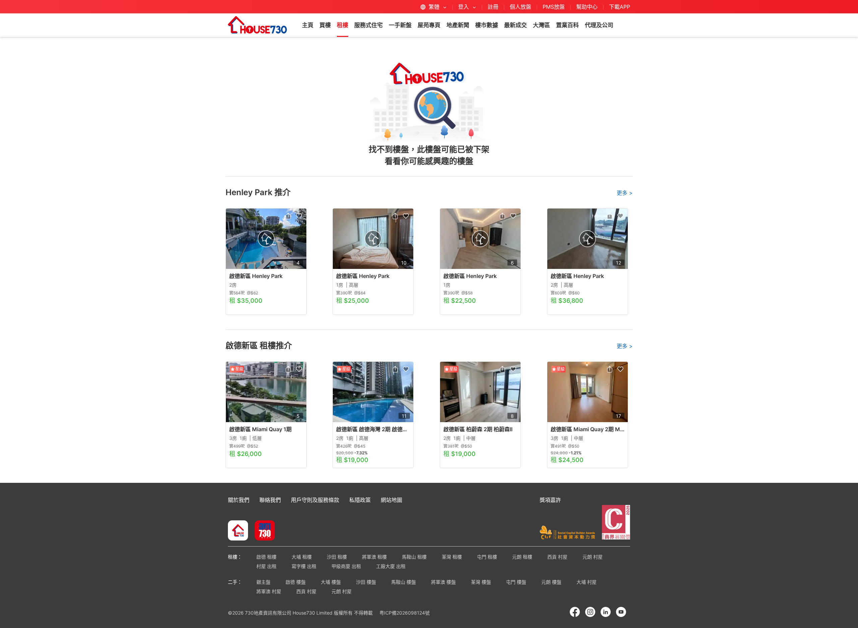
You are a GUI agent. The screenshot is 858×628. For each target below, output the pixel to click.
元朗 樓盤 (551, 582)
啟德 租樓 (266, 557)
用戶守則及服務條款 (315, 500)
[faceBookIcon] (575, 612)
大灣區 (541, 25)
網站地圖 (391, 500)
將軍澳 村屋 (268, 591)
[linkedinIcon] (606, 612)
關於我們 (238, 500)
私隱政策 (360, 500)
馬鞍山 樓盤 (403, 582)
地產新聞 (457, 25)
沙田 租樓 (337, 557)
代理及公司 (599, 25)
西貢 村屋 (557, 557)
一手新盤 (400, 25)
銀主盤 (263, 582)
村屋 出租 (266, 566)
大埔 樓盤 (331, 582)
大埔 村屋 (586, 582)
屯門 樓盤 (516, 582)
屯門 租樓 (487, 557)
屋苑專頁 (429, 25)
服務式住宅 (368, 25)
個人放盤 (520, 6)
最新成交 (515, 25)
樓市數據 (486, 25)
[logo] (257, 25)
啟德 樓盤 (296, 582)
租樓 (342, 25)
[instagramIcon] (590, 612)
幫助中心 (587, 6)
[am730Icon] (262, 531)
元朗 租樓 (522, 557)
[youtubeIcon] (621, 612)
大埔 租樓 (302, 557)
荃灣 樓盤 (481, 582)
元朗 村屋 (593, 557)
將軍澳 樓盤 (443, 582)
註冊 (493, 6)
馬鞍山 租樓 (414, 557)
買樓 (325, 25)
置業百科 (567, 25)
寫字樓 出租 (304, 566)
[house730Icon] (238, 531)
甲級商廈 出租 (346, 566)
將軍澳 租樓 (374, 557)
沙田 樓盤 (366, 582)
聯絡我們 (270, 500)
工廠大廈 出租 (391, 566)
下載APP (619, 6)
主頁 (307, 25)
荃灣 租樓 (452, 557)
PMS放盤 (554, 6)
